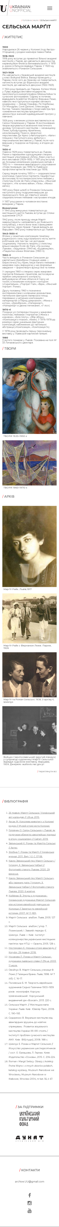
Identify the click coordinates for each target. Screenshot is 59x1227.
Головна (26, 20)
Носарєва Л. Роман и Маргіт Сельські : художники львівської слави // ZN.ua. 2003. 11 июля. (32, 961)
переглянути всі (47, 771)
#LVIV (35, 20)
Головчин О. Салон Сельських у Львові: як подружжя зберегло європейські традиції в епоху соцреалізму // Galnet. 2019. (32, 834)
